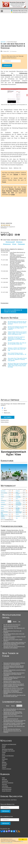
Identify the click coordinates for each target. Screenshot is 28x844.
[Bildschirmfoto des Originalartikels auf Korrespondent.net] (14, 95)
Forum (4, 182)
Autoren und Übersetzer (8, 755)
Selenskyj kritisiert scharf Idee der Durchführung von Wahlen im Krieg (12, 681)
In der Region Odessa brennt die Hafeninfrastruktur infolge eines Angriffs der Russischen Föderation (18, 289)
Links (3, 760)
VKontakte (9, 234)
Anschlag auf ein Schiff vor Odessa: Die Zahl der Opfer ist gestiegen (14, 637)
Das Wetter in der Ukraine (8, 750)
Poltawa (2, 506)
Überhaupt (19, 705)
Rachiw (2, 494)
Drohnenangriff (10, 242)
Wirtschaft (4, 779)
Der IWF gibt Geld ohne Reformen (12, 624)
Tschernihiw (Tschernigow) (18, 503)
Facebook (18, 189)
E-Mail (13, 194)
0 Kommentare (13, 51)
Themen (4, 767)
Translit (4, 752)
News (6, 831)
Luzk (2, 498)
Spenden (4, 765)
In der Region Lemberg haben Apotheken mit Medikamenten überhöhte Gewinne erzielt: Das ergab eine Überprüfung (15, 644)
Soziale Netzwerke (6, 790)
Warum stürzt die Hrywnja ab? (11, 626)
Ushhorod (18, 490)
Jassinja (17, 494)
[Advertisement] (14, 25)
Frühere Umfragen (5, 422)
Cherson (2, 510)
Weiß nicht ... (7, 412)
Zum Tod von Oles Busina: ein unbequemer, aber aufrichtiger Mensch (14, 709)
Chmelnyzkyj (3, 500)
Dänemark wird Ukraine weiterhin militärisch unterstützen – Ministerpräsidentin (14, 663)
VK (9, 192)
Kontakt (4, 746)
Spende (15, 174)
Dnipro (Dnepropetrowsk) (4, 514)
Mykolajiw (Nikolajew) (18, 508)
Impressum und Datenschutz (9, 744)
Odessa (2, 508)
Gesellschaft (5, 781)
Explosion (19, 242)
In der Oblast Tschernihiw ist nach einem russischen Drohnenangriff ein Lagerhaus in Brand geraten (18, 256)
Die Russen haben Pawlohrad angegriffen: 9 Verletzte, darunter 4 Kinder (18, 280)
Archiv (3, 754)
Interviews (4, 784)
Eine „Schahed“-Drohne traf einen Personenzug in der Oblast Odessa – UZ (17, 354)
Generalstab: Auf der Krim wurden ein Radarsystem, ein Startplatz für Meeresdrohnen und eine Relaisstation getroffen (16, 338)
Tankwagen (22, 244)
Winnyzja (17, 500)
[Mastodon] (9, 831)
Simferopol (18, 516)
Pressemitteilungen (6, 787)
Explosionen (7, 244)
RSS (12, 192)
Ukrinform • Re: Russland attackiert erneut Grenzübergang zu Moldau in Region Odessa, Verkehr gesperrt (13, 579)
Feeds (3, 757)
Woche (14, 621)
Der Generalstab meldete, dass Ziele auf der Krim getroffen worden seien (17, 343)
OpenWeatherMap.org (9, 519)
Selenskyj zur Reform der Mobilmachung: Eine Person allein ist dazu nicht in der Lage (17, 349)
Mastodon (9, 190)
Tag (19, 621)
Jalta (17, 518)
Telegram (15, 190)
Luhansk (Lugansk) (3, 516)
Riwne (17, 498)
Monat (9, 621)
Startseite (3, 41)
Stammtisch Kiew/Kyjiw (7, 749)
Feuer (14, 244)
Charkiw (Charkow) (18, 510)
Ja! (5, 408)
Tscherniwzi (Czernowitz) (18, 497)
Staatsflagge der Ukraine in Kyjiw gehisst (13, 688)
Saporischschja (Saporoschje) (19, 512)
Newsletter (4, 763)
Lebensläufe (5, 786)
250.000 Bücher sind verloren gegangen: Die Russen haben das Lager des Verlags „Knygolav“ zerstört (17, 261)
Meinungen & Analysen (7, 782)
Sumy (17, 506)
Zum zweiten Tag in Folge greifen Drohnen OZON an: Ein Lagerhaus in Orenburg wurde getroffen (17, 359)
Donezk (17, 514)
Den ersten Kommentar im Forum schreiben (13, 311)
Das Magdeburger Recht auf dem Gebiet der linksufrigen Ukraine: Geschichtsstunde (15, 721)
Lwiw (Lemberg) (4, 492)
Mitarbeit (4, 762)
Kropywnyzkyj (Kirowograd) (18, 504)
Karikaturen (5, 759)
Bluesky (11, 189)
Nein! (5, 410)
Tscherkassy (3, 504)
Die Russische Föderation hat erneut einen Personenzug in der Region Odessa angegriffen (17, 328)
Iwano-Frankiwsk (18, 493)
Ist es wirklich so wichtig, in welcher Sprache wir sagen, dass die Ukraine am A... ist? (14, 724)
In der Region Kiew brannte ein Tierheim (17, 253)
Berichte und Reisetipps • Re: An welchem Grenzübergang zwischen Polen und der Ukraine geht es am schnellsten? (13, 596)
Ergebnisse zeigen (5, 420)
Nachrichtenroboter (6, 789)
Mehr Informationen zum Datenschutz (12, 842)
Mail (19, 234)
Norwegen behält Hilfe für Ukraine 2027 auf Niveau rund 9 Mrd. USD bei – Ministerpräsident (14, 678)
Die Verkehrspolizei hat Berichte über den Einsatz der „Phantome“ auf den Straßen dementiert (17, 323)
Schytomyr (3, 502)
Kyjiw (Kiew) (3, 490)
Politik (3, 777)
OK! (22, 839)
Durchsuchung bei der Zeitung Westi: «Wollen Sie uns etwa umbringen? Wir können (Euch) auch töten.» (13, 713)
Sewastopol (3, 518)
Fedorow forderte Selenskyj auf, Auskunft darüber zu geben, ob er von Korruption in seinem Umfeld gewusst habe (17, 333)
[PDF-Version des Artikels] (16, 234)
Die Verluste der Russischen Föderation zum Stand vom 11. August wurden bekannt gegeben (17, 284)
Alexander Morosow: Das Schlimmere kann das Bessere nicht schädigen (14, 647)
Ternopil (2, 496)
